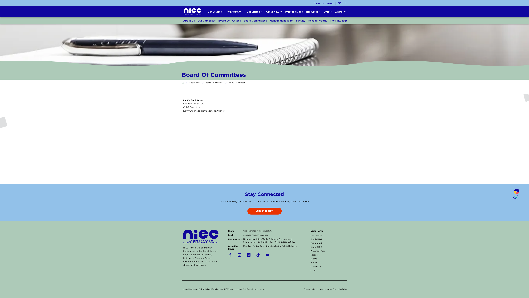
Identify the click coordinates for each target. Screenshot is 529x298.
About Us (189, 21)
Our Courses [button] (215, 11)
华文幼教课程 (316, 239)
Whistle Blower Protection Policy (333, 289)
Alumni (314, 263)
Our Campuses (207, 21)
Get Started (316, 243)
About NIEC (194, 83)
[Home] (183, 83)
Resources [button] (312, 11)
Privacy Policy (310, 289)
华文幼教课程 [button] (234, 11)
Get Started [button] (253, 11)
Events (328, 11)
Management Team (281, 21)
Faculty (300, 21)
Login (330, 3)
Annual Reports (317, 21)
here (251, 231)
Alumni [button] (339, 11)
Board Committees (255, 21)
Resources (315, 255)
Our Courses (316, 235)
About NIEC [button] (272, 11)
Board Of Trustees (229, 21)
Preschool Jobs (294, 11)
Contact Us (319, 3)
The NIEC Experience (343, 21)
